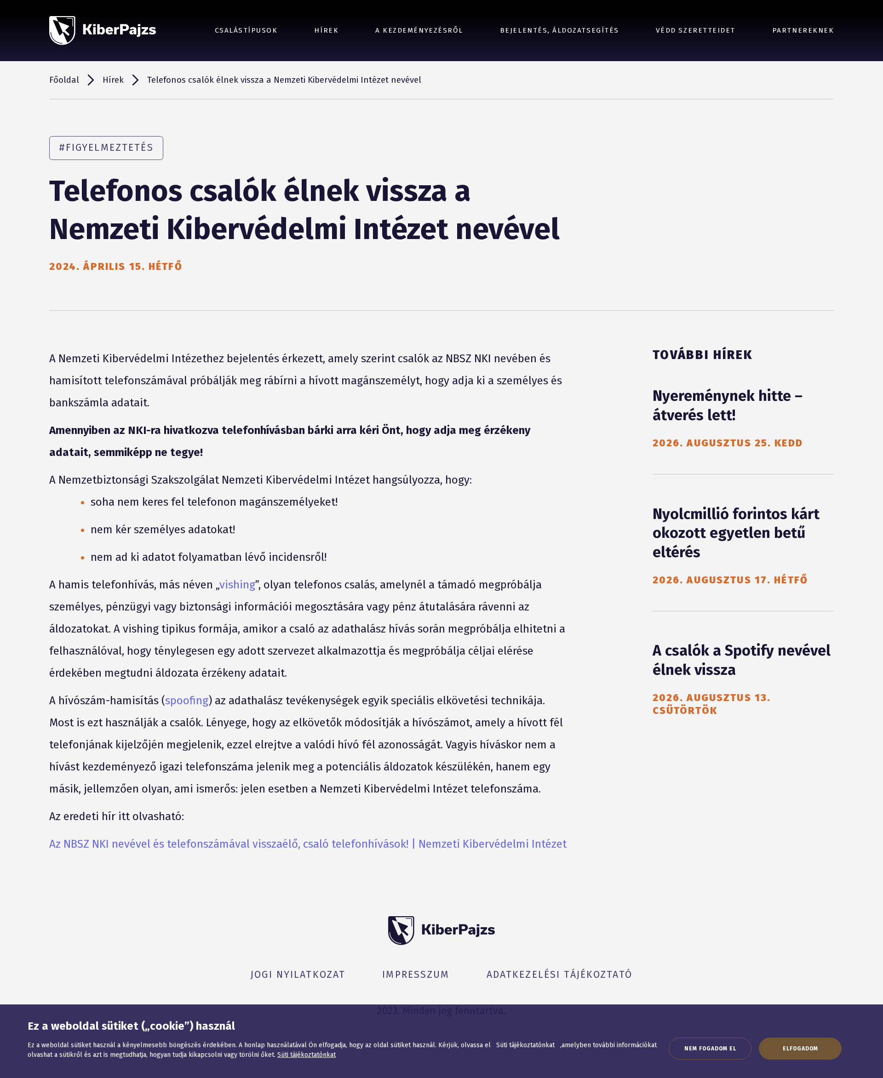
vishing (237, 584)
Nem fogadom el (710, 1048)
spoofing (186, 700)
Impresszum (415, 975)
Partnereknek (803, 30)
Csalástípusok (246, 30)
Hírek (326, 30)
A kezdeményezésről (419, 30)
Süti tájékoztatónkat (306, 1055)
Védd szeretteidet (695, 30)
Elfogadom (800, 1048)
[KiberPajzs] (102, 30)
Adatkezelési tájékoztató (559, 975)
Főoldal (64, 80)
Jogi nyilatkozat (298, 975)
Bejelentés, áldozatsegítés (559, 30)
